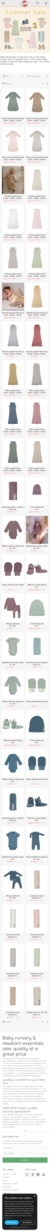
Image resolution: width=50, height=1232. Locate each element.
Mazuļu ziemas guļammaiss (13, 118)
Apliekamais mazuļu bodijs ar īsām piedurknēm (37, 546)
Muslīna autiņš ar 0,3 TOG (37, 1012)
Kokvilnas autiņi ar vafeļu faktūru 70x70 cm (13, 507)
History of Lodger (10, 1174)
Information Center (10, 1184)
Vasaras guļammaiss (13, 196)
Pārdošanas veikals (10, 1190)
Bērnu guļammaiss (12, 390)
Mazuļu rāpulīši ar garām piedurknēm (37, 857)
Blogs (5, 1180)
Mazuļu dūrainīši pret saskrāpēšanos (13, 585)
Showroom (7, 1187)
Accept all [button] (11, 1222)
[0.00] (42, 3)
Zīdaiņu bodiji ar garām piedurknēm (13, 546)
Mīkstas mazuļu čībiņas (37, 585)
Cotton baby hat (37, 507)
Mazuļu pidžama (13, 624)
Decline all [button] (27, 1222)
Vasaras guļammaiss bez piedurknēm (13, 313)
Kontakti (6, 1177)
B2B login (6, 1193)
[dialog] (19, 1212)
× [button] (34, 1196)
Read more (8, 1218)
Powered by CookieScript (20, 1227)
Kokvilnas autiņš (37, 896)
